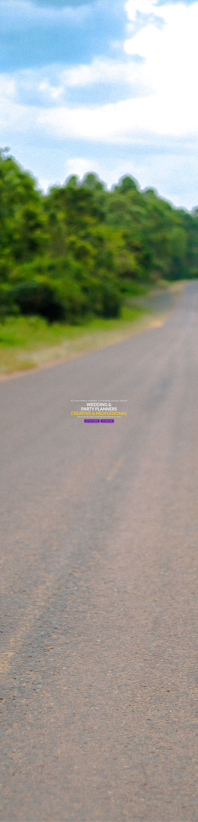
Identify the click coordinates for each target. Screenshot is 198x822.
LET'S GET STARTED (92, 421)
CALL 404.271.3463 (107, 421)
